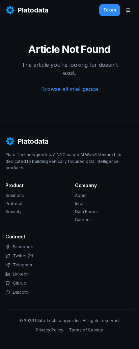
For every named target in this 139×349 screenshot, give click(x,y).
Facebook (23, 246)
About (81, 195)
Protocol (13, 203)
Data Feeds (86, 211)
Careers (83, 219)
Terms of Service (86, 329)
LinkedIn (21, 274)
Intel (79, 203)
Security (13, 211)
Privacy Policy (49, 329)
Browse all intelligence (69, 89)
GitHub (19, 283)
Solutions (14, 195)
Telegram (22, 264)
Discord (20, 292)
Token (109, 9)
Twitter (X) (23, 255)
